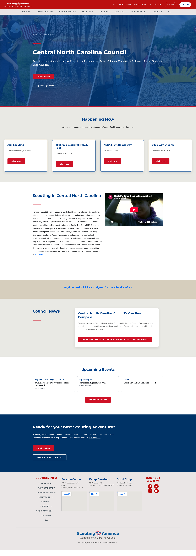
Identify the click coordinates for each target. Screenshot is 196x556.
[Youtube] (156, 491)
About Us (26, 12)
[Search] (114, 4)
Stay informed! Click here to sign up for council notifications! (98, 287)
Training (104, 12)
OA (169, 12)
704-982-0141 (41, 255)
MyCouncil (155, 5)
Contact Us (140, 5)
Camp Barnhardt (45, 12)
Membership (88, 12)
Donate (170, 5)
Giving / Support (138, 12)
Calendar (157, 12)
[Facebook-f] (150, 486)
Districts (119, 12)
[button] (46, 483)
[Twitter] (156, 486)
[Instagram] (150, 491)
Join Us (185, 5)
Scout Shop (125, 5)
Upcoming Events (67, 12)
